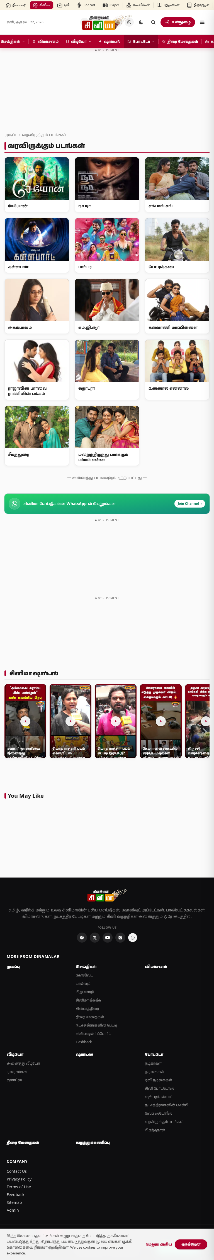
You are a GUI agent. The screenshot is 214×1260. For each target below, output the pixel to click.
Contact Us (17, 1171)
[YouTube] (108, 938)
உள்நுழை (181, 21)
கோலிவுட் (84, 975)
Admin (13, 1210)
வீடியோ (15, 1054)
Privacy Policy (19, 1179)
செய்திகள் (86, 966)
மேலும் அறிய (159, 1244)
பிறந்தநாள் (155, 1130)
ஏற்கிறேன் (191, 1244)
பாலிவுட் (83, 983)
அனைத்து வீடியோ (23, 1063)
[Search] (153, 22)
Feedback (15, 1194)
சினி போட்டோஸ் (159, 1088)
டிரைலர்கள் (17, 1071)
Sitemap (14, 1202)
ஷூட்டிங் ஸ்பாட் (159, 1096)
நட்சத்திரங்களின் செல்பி (167, 1105)
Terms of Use (19, 1186)
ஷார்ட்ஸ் (14, 1080)
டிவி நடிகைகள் (158, 1080)
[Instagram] (120, 938)
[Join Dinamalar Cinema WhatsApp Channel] (132, 937)
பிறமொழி (85, 992)
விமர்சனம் (156, 966)
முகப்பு (11, 134)
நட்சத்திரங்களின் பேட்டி (96, 1025)
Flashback (84, 1042)
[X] (95, 938)
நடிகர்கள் (153, 1063)
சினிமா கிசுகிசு (88, 1000)
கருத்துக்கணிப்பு (93, 1142)
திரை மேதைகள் (90, 1017)
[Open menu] (202, 22)
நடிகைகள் (154, 1071)
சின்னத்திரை (87, 1008)
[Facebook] (82, 938)
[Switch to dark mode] (141, 22)
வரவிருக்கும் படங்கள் (44, 134)
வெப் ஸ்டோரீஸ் (158, 1113)
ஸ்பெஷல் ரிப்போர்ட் (93, 1033)
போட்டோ (154, 1054)
